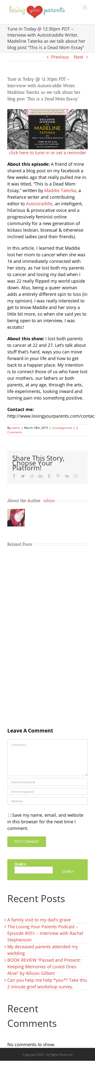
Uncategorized (62, 428)
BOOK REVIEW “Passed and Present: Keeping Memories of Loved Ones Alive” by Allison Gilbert (44, 966)
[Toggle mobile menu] (85, 7)
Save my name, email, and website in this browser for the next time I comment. (45, 821)
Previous (60, 57)
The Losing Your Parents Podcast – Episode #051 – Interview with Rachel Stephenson (45, 933)
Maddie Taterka (60, 190)
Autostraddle (39, 203)
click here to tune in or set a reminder (47, 152)
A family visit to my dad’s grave (39, 920)
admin (15, 428)
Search (20, 864)
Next (78, 57)
